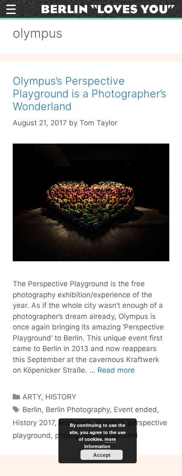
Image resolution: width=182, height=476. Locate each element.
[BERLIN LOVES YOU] (107, 8)
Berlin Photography (78, 409)
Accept (101, 455)
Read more (116, 370)
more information (100, 442)
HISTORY (60, 397)
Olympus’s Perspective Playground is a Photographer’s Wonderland (89, 94)
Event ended (135, 409)
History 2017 (34, 422)
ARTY (31, 397)
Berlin (31, 409)
